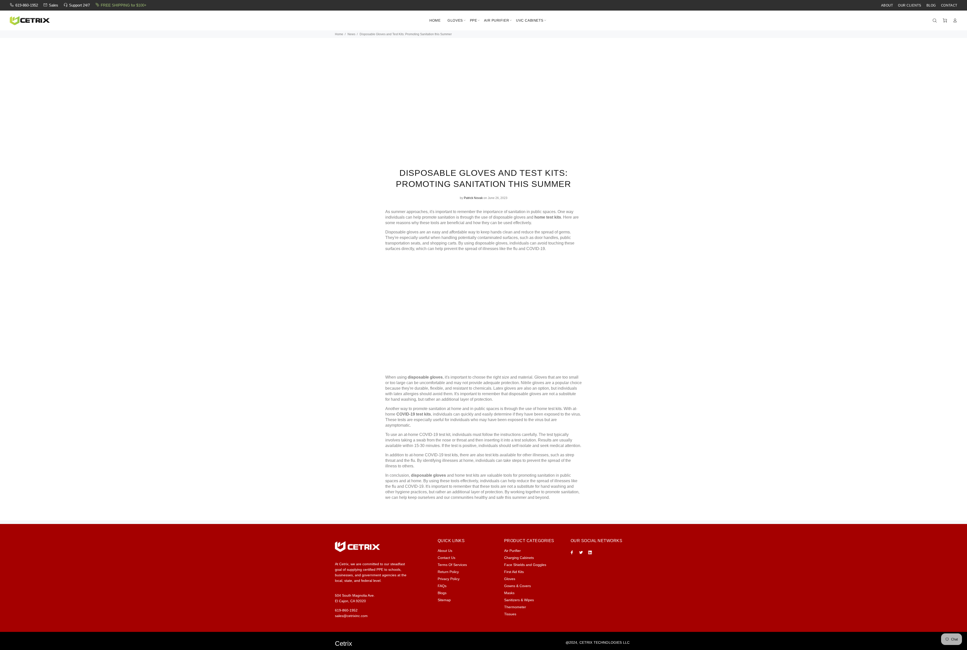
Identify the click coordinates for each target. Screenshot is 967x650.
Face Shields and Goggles (525, 565)
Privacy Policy (449, 579)
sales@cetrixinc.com (351, 616)
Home (339, 34)
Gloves (509, 579)
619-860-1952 (26, 5)
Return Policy (448, 572)
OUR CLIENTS (909, 5)
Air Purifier (512, 551)
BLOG (931, 5)
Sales (53, 5)
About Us (445, 551)
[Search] (935, 21)
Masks (509, 593)
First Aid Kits (514, 572)
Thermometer (515, 607)
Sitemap (444, 600)
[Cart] (944, 21)
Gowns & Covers (517, 586)
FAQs (442, 586)
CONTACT (949, 5)
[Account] (953, 21)
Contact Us (446, 558)
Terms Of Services (452, 565)
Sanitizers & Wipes (519, 600)
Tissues (510, 614)
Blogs (442, 593)
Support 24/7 (79, 5)
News (351, 34)
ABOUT (887, 5)
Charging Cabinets (519, 558)
